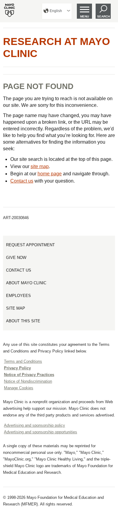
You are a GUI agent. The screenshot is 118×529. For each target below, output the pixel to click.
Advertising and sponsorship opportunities (40, 432)
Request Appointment (30, 245)
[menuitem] (57, 11)
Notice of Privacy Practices (29, 374)
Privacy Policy (17, 368)
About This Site (23, 321)
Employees (18, 295)
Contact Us (18, 270)
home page (50, 173)
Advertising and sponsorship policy (34, 425)
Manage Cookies (18, 388)
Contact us (21, 180)
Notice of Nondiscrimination (28, 381)
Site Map (15, 308)
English (56, 11)
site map (40, 166)
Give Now (16, 257)
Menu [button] (84, 16)
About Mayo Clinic (26, 283)
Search (103, 16)
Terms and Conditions (23, 361)
